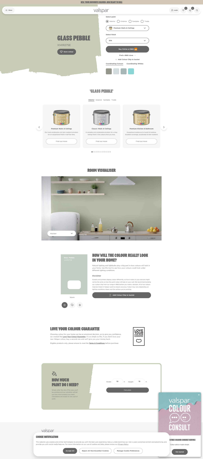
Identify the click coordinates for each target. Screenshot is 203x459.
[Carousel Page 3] (96, 151)
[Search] (197, 10)
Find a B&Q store (126, 55)
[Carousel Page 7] (104, 151)
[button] (9, 10)
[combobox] (127, 28)
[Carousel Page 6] (102, 151)
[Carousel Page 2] (94, 151)
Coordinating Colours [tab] (114, 64)
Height (130, 382)
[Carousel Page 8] (106, 151)
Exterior (99, 100)
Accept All (70, 451)
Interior (91, 100)
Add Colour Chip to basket (129, 59)
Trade (113, 100)
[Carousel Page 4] (98, 151)
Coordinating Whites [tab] (135, 64)
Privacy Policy (123, 444)
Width (108, 382)
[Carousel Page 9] (108, 151)
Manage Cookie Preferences (128, 451)
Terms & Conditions (97, 343)
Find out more (61, 141)
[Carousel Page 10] (110, 151)
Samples (106, 100)
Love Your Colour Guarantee (74, 337)
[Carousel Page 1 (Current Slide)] (92, 151)
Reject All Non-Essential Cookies (95, 451)
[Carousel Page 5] (100, 151)
